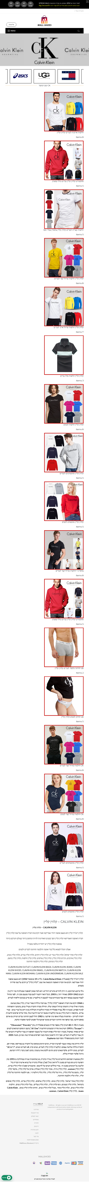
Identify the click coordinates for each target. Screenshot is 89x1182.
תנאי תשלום (35, 1116)
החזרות (36, 1123)
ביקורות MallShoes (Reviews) (29, 1143)
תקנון (37, 1133)
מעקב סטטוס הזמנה (33, 1140)
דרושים (36, 1126)
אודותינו (36, 1109)
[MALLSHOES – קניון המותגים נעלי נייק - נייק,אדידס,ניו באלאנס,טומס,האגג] (44, 20)
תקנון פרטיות (35, 1130)
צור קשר (36, 1136)
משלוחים (36, 1119)
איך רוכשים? (35, 1113)
